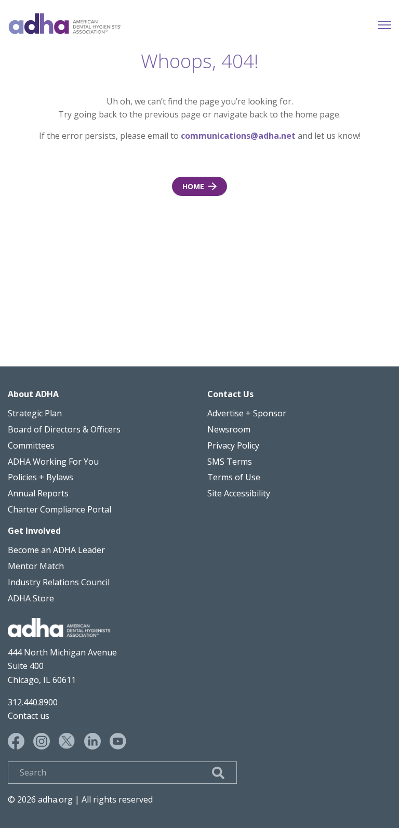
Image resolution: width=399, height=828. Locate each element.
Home (65, 24)
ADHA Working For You (53, 461)
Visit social (16, 741)
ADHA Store (31, 598)
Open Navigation (384, 23)
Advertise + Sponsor (246, 413)
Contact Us (230, 394)
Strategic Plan (35, 413)
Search (218, 773)
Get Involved (34, 530)
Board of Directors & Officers (64, 429)
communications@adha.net (238, 135)
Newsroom (228, 429)
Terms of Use (233, 477)
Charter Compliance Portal (59, 509)
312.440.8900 (33, 702)
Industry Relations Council (59, 582)
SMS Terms (229, 461)
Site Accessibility (238, 493)
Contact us (28, 715)
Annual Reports (38, 493)
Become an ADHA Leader (56, 550)
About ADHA (33, 394)
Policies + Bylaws (40, 477)
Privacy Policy (233, 445)
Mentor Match (36, 566)
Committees (31, 445)
